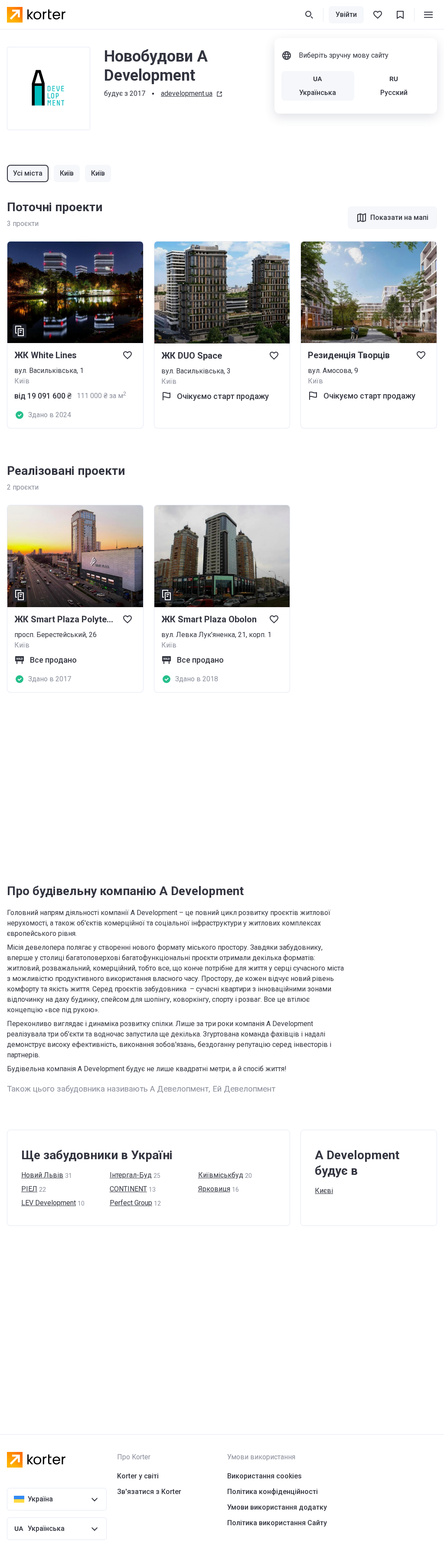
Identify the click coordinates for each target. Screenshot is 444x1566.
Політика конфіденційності (272, 1492)
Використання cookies (264, 1476)
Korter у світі (138, 1476)
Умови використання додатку (277, 1507)
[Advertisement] (222, 788)
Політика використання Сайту (277, 1523)
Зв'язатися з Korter (149, 1492)
